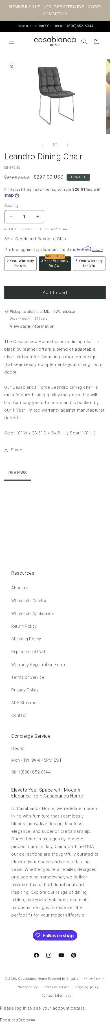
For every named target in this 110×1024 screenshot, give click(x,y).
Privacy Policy (25, 690)
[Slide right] (67, 145)
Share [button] (16, 450)
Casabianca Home (32, 979)
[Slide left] (42, 145)
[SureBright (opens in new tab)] (83, 249)
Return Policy (24, 626)
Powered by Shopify (63, 979)
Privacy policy (27, 987)
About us (20, 588)
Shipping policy (87, 987)
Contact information (57, 995)
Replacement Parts (29, 651)
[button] (11, 41)
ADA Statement (25, 702)
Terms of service (56, 987)
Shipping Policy (26, 639)
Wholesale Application (32, 613)
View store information (32, 326)
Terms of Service (27, 677)
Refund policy (94, 978)
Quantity (11, 205)
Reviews (17, 472)
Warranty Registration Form (38, 664)
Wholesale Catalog (29, 601)
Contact (19, 715)
